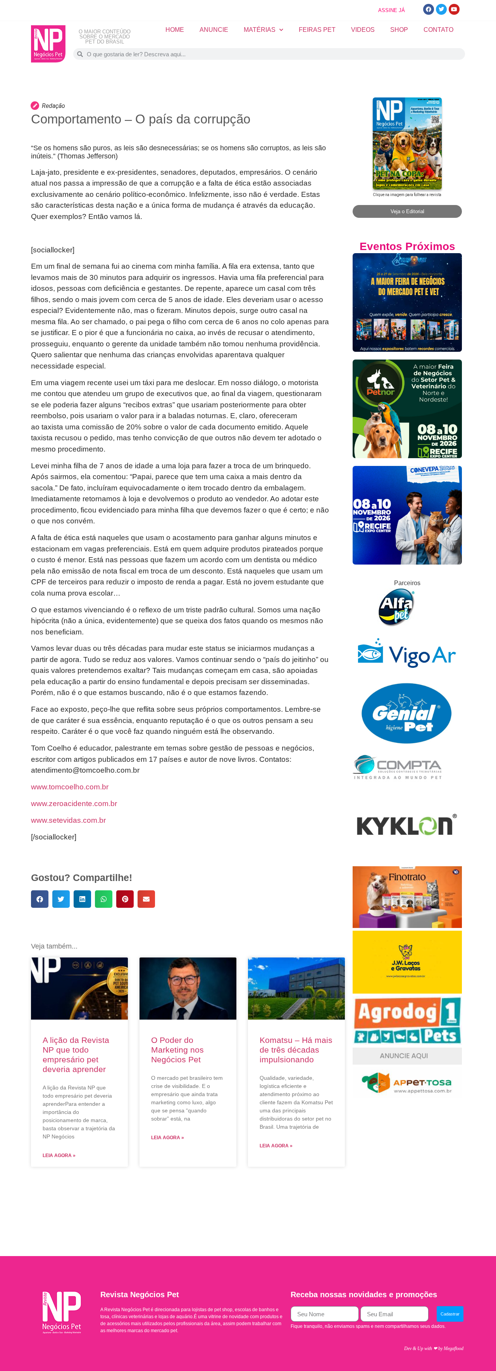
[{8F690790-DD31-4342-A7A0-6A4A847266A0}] (407, 675)
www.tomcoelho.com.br (69, 787)
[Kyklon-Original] (407, 861)
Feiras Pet (317, 29)
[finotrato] (407, 926)
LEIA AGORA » (59, 1155)
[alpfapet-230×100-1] (397, 624)
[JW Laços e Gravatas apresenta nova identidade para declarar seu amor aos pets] (407, 991)
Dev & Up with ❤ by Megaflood (433, 1348)
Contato (438, 29)
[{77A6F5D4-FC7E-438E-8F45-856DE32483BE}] (407, 1096)
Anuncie (214, 29)
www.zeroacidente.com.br (74, 803)
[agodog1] (407, 1042)
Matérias (260, 29)
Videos (363, 29)
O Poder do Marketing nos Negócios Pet (177, 1050)
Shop (399, 29)
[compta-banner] (397, 784)
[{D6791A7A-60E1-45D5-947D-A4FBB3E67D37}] (407, 743)
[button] (39, 899)
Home (174, 29)
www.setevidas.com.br (68, 820)
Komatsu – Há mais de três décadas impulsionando (296, 1050)
